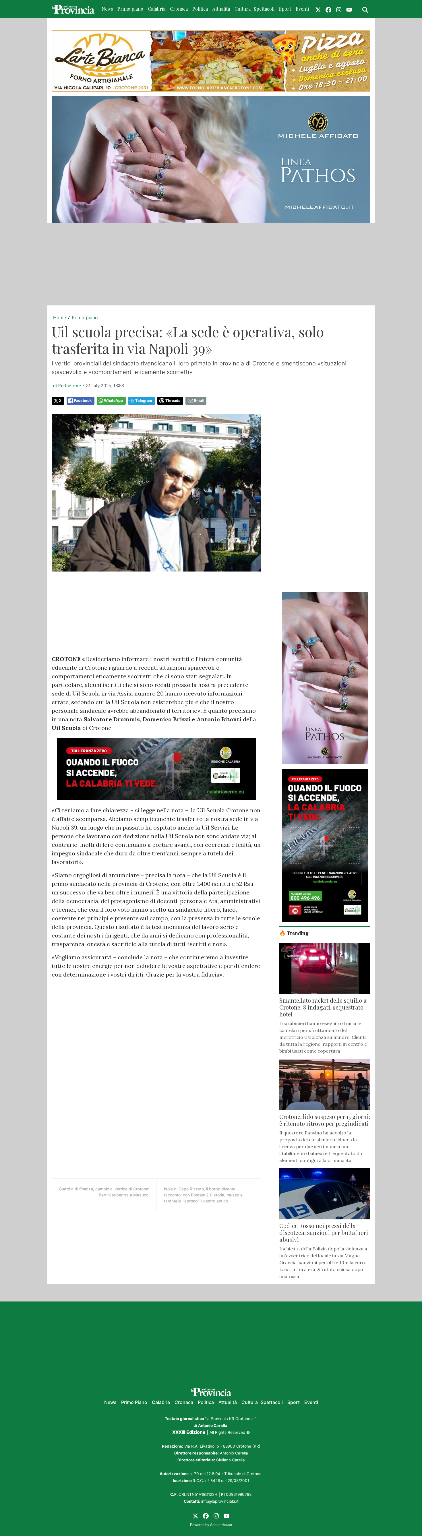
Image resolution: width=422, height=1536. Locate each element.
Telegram (143, 400)
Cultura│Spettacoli (262, 1402)
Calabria (156, 9)
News (107, 9)
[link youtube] (349, 9)
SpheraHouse (221, 1525)
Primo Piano (134, 1402)
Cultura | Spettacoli (254, 9)
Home (59, 317)
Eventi (302, 9)
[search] (365, 9)
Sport (285, 9)
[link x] (318, 9)
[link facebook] (328, 9)
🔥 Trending (294, 932)
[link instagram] (339, 9)
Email (199, 400)
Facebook (83, 400)
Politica (200, 9)
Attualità (221, 9)
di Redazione (67, 385)
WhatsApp (113, 400)
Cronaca (179, 9)
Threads (172, 400)
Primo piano (130, 9)
